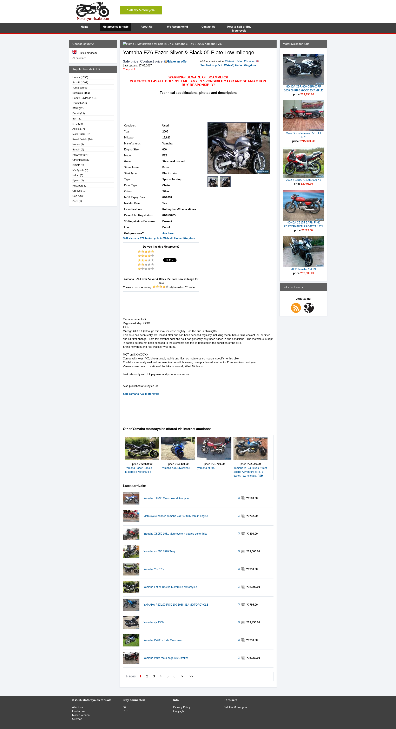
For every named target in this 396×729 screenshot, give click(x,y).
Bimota (76, 165)
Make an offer (178, 61)
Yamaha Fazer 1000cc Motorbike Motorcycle (170, 586)
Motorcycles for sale (115, 26)
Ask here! (168, 233)
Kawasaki (77, 92)
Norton (76, 144)
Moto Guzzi (78, 134)
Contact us (78, 711)
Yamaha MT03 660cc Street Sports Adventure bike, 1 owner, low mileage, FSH (250, 471)
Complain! (129, 69)
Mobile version (81, 715)
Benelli (76, 149)
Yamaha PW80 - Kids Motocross (163, 640)
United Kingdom (88, 53)
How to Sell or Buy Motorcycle (239, 28)
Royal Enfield (79, 139)
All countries (79, 58)
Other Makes (79, 159)
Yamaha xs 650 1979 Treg (159, 551)
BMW (75, 108)
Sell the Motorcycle (235, 707)
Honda (76, 77)
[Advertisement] (198, 108)
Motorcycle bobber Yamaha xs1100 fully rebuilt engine (176, 516)
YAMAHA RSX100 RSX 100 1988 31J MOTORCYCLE (176, 604)
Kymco (76, 180)
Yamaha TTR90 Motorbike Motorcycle (166, 498)
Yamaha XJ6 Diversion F (176, 467)
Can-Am (77, 196)
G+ (124, 707)
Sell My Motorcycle (141, 10)
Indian (75, 175)
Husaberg (78, 185)
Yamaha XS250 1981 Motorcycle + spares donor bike (175, 533)
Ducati (76, 113)
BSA (74, 118)
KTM (75, 123)
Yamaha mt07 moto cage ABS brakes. (166, 657)
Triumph (77, 103)
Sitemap (77, 719)
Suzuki (76, 82)
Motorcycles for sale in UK (154, 43)
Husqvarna (78, 154)
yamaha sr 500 (206, 467)
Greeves (77, 190)
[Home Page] (128, 43)
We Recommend (177, 26)
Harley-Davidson (81, 98)
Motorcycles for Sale (96, 700)
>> (191, 676)
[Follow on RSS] (297, 311)
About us (77, 707)
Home (84, 26)
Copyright (179, 711)
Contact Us (208, 26)
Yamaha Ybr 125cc (155, 569)
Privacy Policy (182, 707)
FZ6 (191, 43)
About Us (146, 26)
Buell (75, 201)
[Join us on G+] (310, 311)
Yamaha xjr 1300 (154, 622)
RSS (125, 711)
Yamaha (77, 87)
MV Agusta (78, 170)
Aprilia (76, 129)
